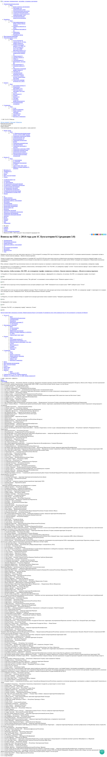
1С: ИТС (15, 164)
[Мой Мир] (95, 234)
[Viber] (100, 234)
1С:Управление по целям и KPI (12, 192)
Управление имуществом (20, 140)
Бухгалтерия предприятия (11, 204)
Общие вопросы (8, 197)
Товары (6, 220)
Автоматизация (8, 203)
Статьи (15, 92)
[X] (97, 234)
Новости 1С (16, 96)
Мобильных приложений (16, 32)
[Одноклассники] (93, 234)
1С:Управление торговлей (11, 188)
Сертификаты (17, 113)
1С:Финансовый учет (9, 179)
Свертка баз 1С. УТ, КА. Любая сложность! (19, 42)
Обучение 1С (16, 71)
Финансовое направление (11, 206)
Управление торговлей (10, 210)
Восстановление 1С (18, 64)
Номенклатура (8, 250)
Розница (6, 219)
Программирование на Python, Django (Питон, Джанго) (19, 24)
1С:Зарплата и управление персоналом (14, 185)
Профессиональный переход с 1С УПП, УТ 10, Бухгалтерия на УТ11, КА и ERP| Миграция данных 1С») (19, 47)
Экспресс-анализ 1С (18, 57)
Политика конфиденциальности (19, 100)
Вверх (2, 380)
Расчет (5, 217)
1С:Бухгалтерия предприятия (11, 186)
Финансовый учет (8, 207)
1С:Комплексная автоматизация (12, 191)
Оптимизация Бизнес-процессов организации (19, 17)
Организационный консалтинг (21, 11)
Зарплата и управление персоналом (13, 212)
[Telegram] (105, 234)
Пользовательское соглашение (18, 103)
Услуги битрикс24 (18, 40)
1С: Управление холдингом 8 (11, 189)
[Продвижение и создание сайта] (4, 381)
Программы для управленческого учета (19, 9)
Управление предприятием (11, 213)
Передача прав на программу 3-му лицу (19, 90)
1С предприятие (17, 160)
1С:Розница (7, 181)
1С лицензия (16, 161)
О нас (14, 108)
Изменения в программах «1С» (18, 87)
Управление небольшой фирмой (12, 214)
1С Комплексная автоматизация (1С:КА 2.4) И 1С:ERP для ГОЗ (21, 134)
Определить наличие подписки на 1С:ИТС (19, 80)
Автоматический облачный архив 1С (18, 73)
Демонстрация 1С (18, 56)
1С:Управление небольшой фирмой (13, 184)
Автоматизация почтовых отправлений (20, 155)
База (5, 221)
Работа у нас (16, 115)
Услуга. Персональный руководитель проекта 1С (19, 53)
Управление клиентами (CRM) (21, 148)
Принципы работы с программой (13, 200)
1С (4, 196)
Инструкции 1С (17, 94)
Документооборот (18, 144)
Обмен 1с (15, 58)
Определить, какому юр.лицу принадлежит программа (19, 77)
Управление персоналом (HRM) (21, 136)
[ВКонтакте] (92, 234)
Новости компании (18, 109)
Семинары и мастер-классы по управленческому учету (21, 14)
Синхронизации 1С (18, 60)
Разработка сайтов (18, 35)
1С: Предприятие (8, 182)
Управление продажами (19, 151)
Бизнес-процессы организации (21, 6)
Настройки (7, 202)
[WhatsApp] (102, 234)
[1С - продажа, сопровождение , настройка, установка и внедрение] (19, 1)
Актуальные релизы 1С (19, 85)
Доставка (15, 98)
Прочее (6, 193)
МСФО (15, 141)
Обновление (7, 223)
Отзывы (15, 95)
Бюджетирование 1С (18, 139)
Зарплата (6, 216)
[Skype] (104, 234)
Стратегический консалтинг (20, 12)
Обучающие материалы (10, 199)
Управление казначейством (20, 143)
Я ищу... (6, 177)
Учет (5, 251)
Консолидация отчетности (20, 153)
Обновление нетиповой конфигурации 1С (19, 69)
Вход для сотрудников (10, 175)
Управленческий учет (19, 137)
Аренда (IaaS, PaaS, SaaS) (20, 165)
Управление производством (20, 150)
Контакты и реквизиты (19, 116)
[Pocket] (98, 234)
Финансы (6, 209)
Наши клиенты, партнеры (17, 111)
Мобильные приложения (19, 163)
